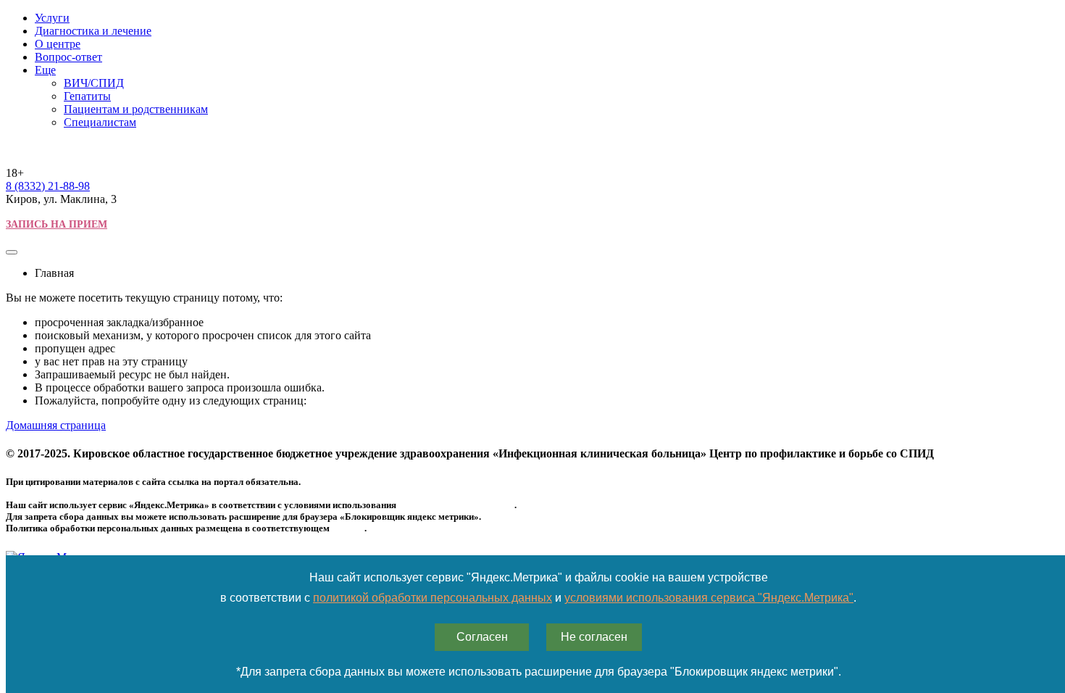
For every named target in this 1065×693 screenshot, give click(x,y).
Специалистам (100, 122)
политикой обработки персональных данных (432, 598)
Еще (45, 70)
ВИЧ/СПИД (94, 83)
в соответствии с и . (538, 598)
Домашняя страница (56, 425)
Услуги (52, 18)
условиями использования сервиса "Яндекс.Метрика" (708, 598)
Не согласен (594, 637)
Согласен (482, 637)
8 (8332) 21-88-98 (48, 186)
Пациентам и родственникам (136, 109)
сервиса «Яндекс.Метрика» (456, 504)
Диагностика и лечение (93, 31)
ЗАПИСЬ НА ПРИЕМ (56, 224)
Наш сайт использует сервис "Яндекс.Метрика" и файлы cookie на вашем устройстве (538, 577)
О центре (57, 44)
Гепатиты (87, 96)
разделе (348, 528)
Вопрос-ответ (68, 57)
